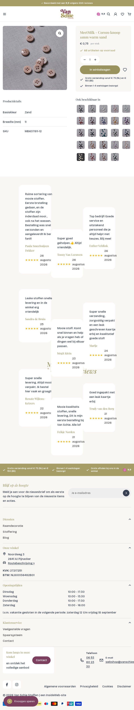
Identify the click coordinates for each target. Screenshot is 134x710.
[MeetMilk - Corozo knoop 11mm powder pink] (126, 145)
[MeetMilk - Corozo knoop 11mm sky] (92, 109)
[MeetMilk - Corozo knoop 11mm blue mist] (126, 109)
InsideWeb (53, 695)
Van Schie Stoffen (26, 695)
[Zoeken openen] (108, 14)
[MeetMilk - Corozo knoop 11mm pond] (103, 133)
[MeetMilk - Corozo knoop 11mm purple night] (81, 133)
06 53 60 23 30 (90, 662)
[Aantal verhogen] (96, 59)
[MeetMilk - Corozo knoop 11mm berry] (92, 157)
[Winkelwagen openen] (129, 14)
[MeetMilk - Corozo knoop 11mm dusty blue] (126, 133)
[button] (124, 70)
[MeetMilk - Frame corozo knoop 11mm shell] (81, 157)
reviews (86, 3)
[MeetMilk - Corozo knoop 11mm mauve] (126, 121)
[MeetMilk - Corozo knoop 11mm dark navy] (92, 133)
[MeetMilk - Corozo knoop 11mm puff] (115, 109)
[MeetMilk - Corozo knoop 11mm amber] (115, 121)
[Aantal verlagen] (83, 59)
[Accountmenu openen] (115, 14)
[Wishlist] (122, 14)
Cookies (107, 686)
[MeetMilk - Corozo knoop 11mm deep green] (115, 157)
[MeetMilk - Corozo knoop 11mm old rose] (103, 157)
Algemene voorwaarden (60, 686)
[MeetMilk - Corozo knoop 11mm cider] (81, 121)
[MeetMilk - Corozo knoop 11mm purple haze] (115, 145)
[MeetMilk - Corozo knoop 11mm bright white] (103, 109)
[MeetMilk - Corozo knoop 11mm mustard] (92, 145)
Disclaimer (124, 686)
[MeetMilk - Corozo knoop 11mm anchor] (81, 109)
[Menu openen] (4, 14)
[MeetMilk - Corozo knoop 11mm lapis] (103, 121)
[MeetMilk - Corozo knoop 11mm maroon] (92, 121)
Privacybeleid (89, 686)
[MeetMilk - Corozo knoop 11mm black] (81, 145)
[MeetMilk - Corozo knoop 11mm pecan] (103, 145)
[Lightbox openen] (60, 33)
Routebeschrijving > (21, 563)
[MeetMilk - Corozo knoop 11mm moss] (115, 133)
